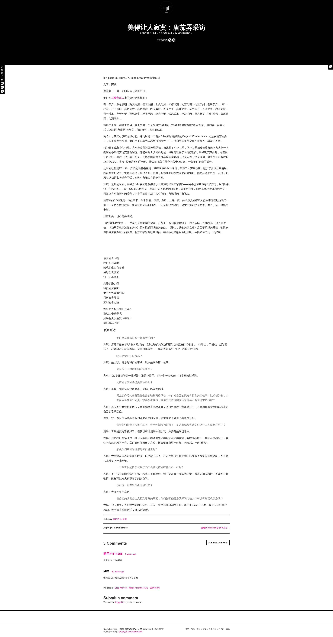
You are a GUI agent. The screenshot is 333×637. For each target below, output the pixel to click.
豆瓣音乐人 (117, 97)
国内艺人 (117, 518)
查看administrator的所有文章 (215, 527)
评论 (204, 629)
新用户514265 (113, 553)
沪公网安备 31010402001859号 (130, 631)
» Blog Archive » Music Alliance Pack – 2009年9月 (136, 587)
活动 (222, 629)
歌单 (228, 629)
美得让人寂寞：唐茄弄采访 (166, 27)
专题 (210, 629)
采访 (124, 518)
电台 (216, 629)
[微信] (2, 83)
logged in (119, 602)
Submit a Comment (218, 542)
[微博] (2, 87)
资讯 (193, 629)
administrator (184, 32)
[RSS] (2, 91)
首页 (187, 629)
